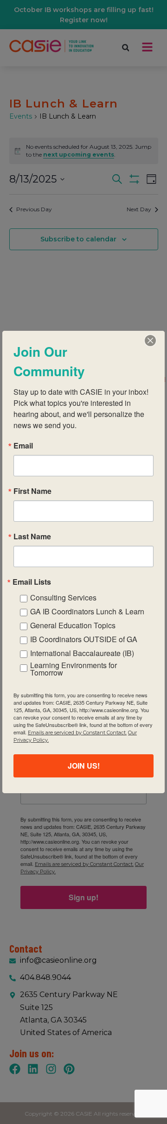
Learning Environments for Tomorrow (73, 669)
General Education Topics (73, 625)
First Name (32, 491)
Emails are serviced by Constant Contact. (77, 732)
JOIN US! (84, 765)
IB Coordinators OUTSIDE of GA (83, 639)
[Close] (150, 340)
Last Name (32, 536)
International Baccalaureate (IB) (82, 653)
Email (23, 445)
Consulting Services (63, 597)
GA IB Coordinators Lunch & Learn (87, 611)
